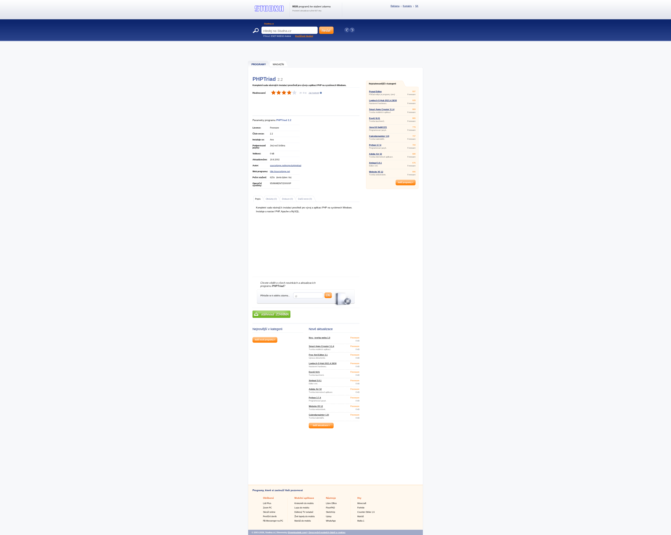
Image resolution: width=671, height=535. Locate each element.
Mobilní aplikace (304, 498)
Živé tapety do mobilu (304, 516)
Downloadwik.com (297, 532)
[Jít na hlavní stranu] (269, 11)
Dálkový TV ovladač (303, 512)
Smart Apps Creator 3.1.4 (321, 346)
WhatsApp (331, 521)
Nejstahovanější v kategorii (382, 84)
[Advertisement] (335, 51)
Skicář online (269, 512)
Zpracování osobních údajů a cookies (327, 532)
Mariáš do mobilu (302, 521)
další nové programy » (265, 340)
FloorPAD (330, 508)
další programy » (405, 182)
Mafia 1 (360, 521)
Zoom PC (267, 508)
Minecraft (361, 503)
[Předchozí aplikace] (346, 30)
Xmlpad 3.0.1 (315, 380)
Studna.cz (269, 24)
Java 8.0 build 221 (378, 127)
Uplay (328, 516)
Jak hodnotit (314, 93)
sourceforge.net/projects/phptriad (285, 165)
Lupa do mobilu (301, 508)
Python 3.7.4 (315, 398)
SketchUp (330, 512)
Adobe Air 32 (315, 389)
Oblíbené (268, 498)
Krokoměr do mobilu (304, 503)
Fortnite (361, 508)
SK (416, 6)
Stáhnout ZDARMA (271, 314)
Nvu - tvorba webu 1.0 (319, 338)
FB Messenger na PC (273, 521)
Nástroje (331, 498)
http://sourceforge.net (280, 171)
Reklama (395, 6)
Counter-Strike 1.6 (366, 512)
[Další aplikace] (352, 30)
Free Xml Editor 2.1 (318, 355)
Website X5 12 (316, 406)
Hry (359, 498)
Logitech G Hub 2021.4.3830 (323, 363)
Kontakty (407, 6)
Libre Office (331, 503)
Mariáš (360, 516)
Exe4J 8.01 (314, 372)
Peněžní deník (270, 516)
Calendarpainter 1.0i (319, 415)
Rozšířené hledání (304, 36)
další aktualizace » (321, 425)
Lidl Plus (267, 503)
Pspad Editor (375, 91)
